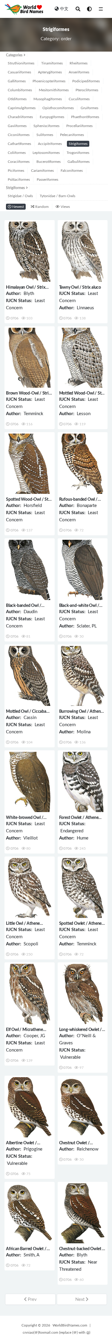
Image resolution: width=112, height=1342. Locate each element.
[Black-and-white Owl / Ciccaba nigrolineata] (82, 570)
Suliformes (44, 135)
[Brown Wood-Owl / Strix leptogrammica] (29, 358)
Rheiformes (79, 63)
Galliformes (17, 81)
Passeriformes (47, 179)
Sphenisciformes (46, 126)
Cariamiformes (42, 170)
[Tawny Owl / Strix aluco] (82, 252)
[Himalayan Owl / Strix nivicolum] (29, 252)
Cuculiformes (79, 99)
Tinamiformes (52, 63)
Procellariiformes (79, 126)
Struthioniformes (21, 63)
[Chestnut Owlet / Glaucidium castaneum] (82, 1107)
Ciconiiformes (19, 135)
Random (41, 206)
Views (65, 206)
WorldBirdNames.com (70, 1325)
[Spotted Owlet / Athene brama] (82, 888)
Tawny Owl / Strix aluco (80, 287)
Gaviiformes (17, 126)
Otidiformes (17, 99)
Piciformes (16, 170)
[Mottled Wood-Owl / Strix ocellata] (82, 358)
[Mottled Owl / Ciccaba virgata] (29, 676)
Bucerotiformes (48, 161)
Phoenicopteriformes (49, 81)
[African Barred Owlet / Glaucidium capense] (29, 1213)
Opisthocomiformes (58, 108)
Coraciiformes (19, 161)
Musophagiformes (47, 99)
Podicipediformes (86, 81)
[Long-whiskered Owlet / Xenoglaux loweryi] (82, 994)
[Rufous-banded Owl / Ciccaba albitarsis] (82, 464)
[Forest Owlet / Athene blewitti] (82, 782)
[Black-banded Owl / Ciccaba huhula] (29, 570)
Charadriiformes (20, 117)
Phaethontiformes (85, 117)
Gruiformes (89, 108)
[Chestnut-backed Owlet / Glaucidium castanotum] (82, 1213)
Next (80, 1299)
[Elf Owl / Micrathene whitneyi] (29, 994)
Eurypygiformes (52, 117)
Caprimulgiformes (22, 108)
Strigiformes (78, 144)
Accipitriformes (50, 144)
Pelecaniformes (72, 135)
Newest (17, 206)
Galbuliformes (78, 161)
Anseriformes (79, 72)
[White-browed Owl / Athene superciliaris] (29, 782)
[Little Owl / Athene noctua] (29, 888)
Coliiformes (17, 152)
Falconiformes (72, 170)
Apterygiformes (50, 72)
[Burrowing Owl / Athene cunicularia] (82, 676)
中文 (64, 9)
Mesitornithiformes (54, 90)
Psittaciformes (19, 179)
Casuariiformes (19, 72)
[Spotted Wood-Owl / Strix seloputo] (29, 464)
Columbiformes (20, 90)
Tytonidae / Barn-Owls (57, 196)
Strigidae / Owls (20, 196)
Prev (32, 1299)
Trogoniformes (78, 152)
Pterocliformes (87, 90)
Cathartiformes (19, 144)
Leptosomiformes (46, 152)
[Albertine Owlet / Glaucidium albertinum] (29, 1107)
